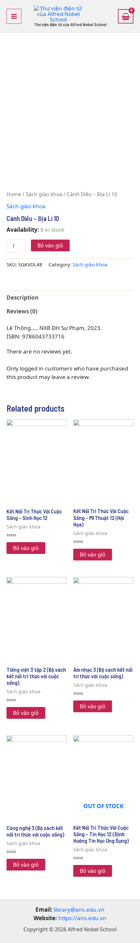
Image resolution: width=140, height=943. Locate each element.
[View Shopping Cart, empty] (125, 16)
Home (14, 194)
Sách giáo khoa (44, 194)
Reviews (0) (22, 311)
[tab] (70, 298)
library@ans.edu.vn (79, 909)
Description (22, 297)
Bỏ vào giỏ (50, 245)
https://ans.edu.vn (82, 918)
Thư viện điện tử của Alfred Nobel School (70, 24)
